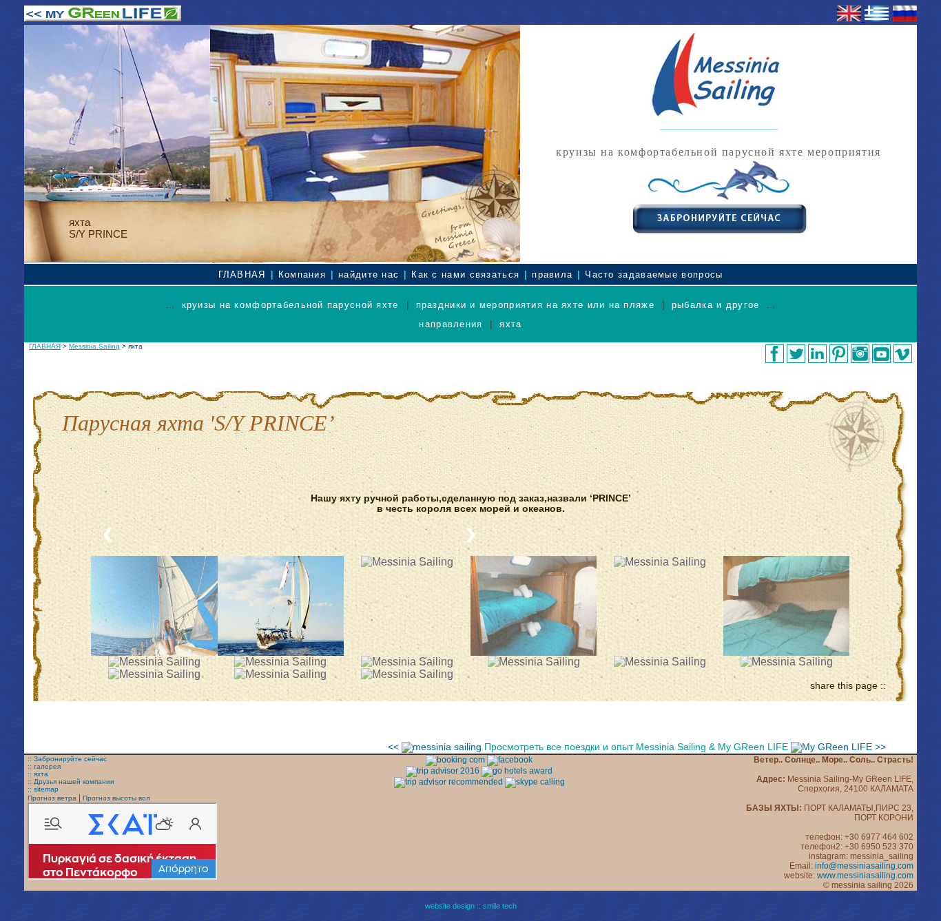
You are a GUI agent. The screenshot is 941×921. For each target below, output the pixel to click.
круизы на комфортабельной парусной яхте (290, 305)
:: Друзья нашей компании (71, 781)
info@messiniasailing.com (864, 866)
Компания (302, 274)
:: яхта (38, 774)
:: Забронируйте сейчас (67, 759)
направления (450, 324)
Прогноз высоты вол (116, 798)
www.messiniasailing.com (865, 875)
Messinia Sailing (94, 346)
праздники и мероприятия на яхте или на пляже (535, 305)
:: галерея (44, 766)
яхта (510, 324)
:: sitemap (43, 789)
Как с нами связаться (465, 274)
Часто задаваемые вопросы (654, 274)
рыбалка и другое (715, 305)
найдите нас (368, 274)
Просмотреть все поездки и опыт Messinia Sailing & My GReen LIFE (637, 747)
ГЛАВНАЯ (242, 274)
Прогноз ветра (52, 798)
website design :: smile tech (471, 906)
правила (552, 274)
